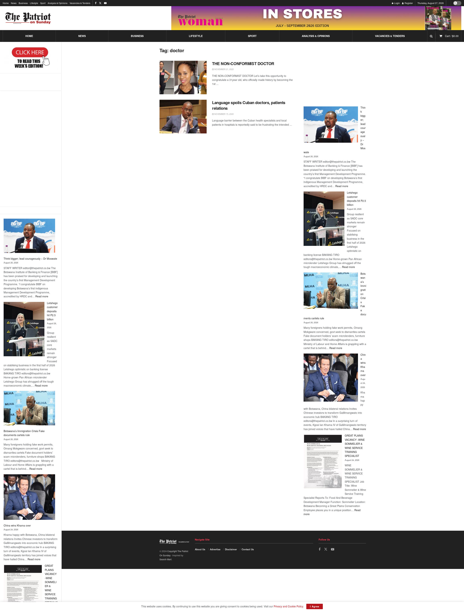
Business (23, 3)
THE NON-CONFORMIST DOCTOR (243, 63)
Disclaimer (231, 549)
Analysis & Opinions (57, 3)
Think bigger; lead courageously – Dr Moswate (30, 258)
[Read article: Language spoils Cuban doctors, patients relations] (183, 116)
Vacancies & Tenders (80, 3)
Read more (41, 296)
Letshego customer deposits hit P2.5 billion (52, 311)
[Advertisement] (31, 148)
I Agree (314, 606)
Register (408, 3)
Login (397, 3)
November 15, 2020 (224, 113)
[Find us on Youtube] (105, 3)
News (13, 3)
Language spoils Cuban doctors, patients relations (248, 105)
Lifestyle (34, 3)
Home (6, 3)
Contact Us (248, 549)
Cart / (452, 36)
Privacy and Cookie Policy (288, 606)
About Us (200, 549)
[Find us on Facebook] (95, 3)
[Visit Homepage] (28, 18)
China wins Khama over (17, 525)
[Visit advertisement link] (316, 18)
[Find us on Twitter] (100, 3)
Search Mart (165, 559)
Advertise (215, 549)
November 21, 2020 (224, 69)
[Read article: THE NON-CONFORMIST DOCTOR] (183, 77)
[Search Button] (431, 36)
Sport (42, 3)
